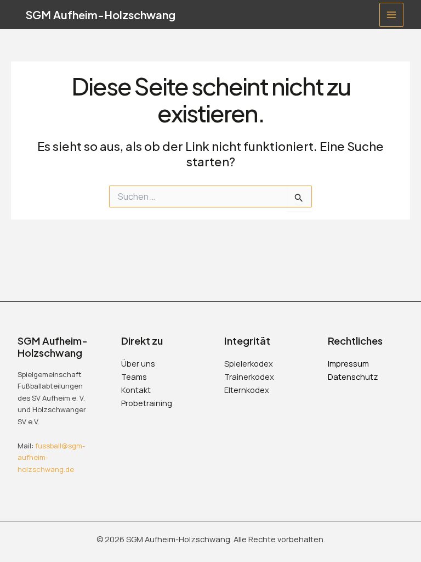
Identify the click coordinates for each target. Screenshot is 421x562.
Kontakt (136, 389)
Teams (134, 376)
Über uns (138, 363)
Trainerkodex (249, 376)
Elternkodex (246, 389)
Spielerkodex (248, 363)
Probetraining (146, 402)
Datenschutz (353, 376)
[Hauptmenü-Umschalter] (391, 15)
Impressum (348, 363)
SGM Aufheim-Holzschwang (100, 14)
